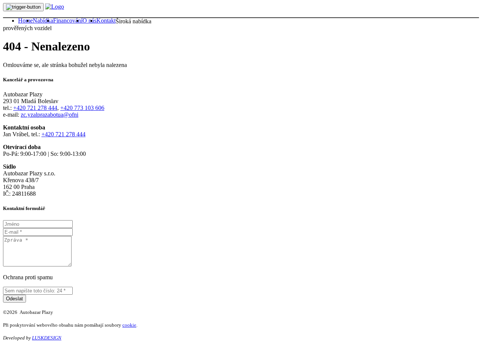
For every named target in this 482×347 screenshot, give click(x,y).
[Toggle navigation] (23, 7)
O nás (89, 20)
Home (25, 20)
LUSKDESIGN (46, 338)
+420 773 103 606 (82, 108)
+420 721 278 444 (35, 108)
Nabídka (43, 20)
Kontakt (106, 20)
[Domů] (54, 6)
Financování (67, 20)
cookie (129, 325)
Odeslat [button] (14, 298)
